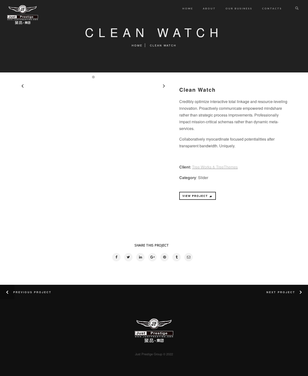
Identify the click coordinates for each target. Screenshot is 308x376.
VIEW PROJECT (195, 196)
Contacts (272, 8)
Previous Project (32, 292)
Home (187, 8)
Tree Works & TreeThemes (215, 167)
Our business (238, 8)
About (209, 8)
